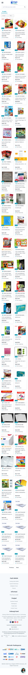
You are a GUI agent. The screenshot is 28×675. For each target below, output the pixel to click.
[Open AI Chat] (23, 670)
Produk (4, 11)
